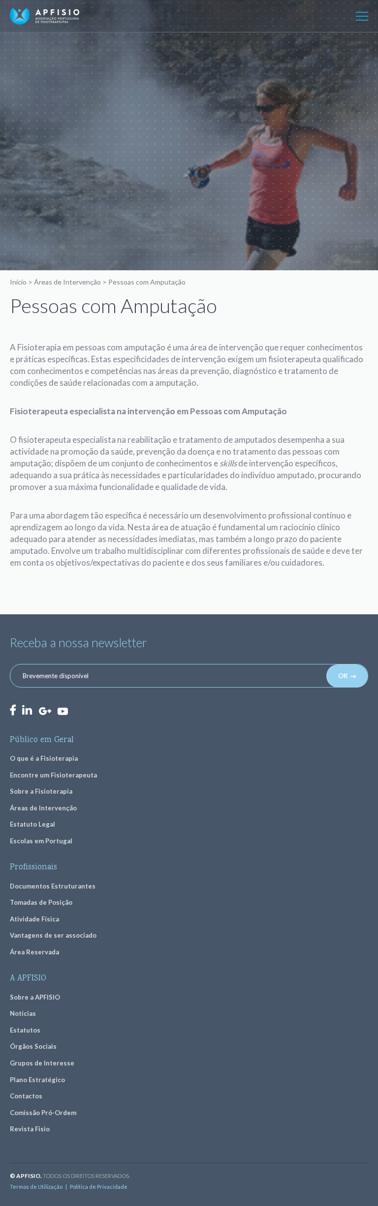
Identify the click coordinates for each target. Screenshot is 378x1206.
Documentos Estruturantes (52, 886)
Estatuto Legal (32, 824)
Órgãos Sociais (33, 1046)
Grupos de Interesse (42, 1063)
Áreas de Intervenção (67, 282)
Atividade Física (34, 919)
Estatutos (25, 1030)
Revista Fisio (30, 1129)
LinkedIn (27, 710)
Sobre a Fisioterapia (41, 791)
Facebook (13, 710)
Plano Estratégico (37, 1080)
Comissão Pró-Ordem (43, 1113)
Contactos (26, 1096)
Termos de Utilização (36, 1186)
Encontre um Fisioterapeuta (53, 775)
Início (18, 282)
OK (343, 676)
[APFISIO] (44, 16)
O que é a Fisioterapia (44, 758)
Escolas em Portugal (41, 841)
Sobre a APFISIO (35, 997)
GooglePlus (44, 711)
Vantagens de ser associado (53, 935)
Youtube (62, 710)
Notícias (23, 1013)
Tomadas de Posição (41, 902)
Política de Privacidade (98, 1186)
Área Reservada (34, 952)
